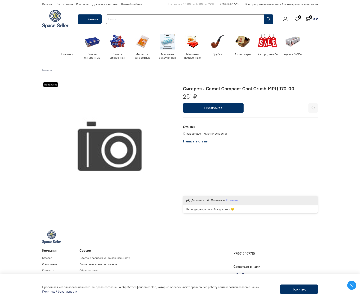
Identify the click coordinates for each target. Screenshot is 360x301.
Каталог (47, 4)
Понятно (299, 289)
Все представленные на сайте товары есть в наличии (281, 4)
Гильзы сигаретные (92, 55)
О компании (64, 4)
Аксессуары (243, 54)
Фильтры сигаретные (142, 55)
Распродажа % (268, 54)
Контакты (82, 4)
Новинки (67, 54)
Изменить (232, 200)
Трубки (217, 54)
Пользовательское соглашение (99, 264)
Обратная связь (89, 270)
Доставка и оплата (105, 4)
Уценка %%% (293, 54)
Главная (47, 70)
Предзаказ (213, 108)
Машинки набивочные (192, 55)
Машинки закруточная (167, 55)
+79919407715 (229, 4)
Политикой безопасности (59, 291)
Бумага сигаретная (117, 55)
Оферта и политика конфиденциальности (105, 258)
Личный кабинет (132, 4)
